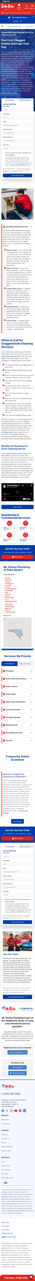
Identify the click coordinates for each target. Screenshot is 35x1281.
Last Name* (6, 114)
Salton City (8, 608)
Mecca (7, 596)
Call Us (26, 8)
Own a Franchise (7, 1147)
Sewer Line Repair (7, 539)
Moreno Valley (9, 597)
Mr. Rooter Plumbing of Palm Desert (15, 453)
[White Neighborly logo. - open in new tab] (6, 1)
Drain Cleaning (7, 528)
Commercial (26, 100)
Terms (13, 164)
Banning (7, 578)
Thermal (7, 610)
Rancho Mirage (9, 606)
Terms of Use (5, 1222)
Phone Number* (7, 129)
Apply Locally (6, 1151)
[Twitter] (7, 1110)
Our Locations (6, 1170)
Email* (5, 121)
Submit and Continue (17, 175)
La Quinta (8, 594)
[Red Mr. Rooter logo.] (8, 1009)
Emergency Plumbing (23, 539)
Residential (10, 100)
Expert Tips (5, 1166)
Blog (2, 1162)
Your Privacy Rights (10, 1237)
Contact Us (5, 1139)
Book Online (19, 8)
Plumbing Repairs (23, 528)
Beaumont (8, 579)
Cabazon (8, 581)
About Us (4, 1135)
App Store (18, 1067)
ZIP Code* (6, 145)
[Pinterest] (20, 1110)
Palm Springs (9, 605)
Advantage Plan (6, 432)
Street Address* (8, 137)
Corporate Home (7, 1178)
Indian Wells (9, 590)
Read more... (8, 615)
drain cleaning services (9, 356)
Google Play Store (19, 1073)
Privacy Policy (20, 164)
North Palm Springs (11, 601)
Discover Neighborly (16, 1052)
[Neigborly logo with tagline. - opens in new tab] (26, 1009)
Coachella (8, 585)
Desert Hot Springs (11, 588)
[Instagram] (11, 1110)
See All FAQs (17, 821)
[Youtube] (15, 1110)
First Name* (6, 106)
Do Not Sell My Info (7, 1233)
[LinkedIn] (24, 1110)
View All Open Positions (16, 997)
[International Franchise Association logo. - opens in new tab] (4, 1183)
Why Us (4, 1143)
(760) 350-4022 (12, 1093)
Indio (6, 592)
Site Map (4, 1174)
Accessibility (5, 1229)
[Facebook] (2, 1110)
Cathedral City (9, 583)
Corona (7, 587)
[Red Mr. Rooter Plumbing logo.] (17, 1087)
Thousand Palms (10, 612)
